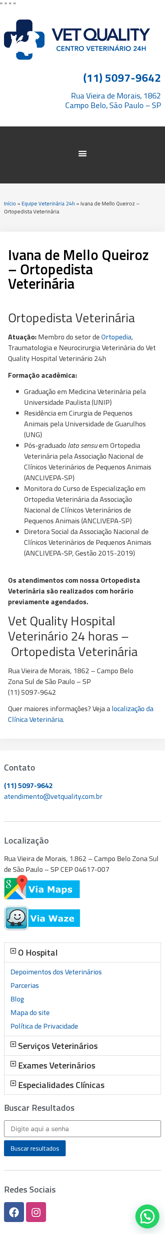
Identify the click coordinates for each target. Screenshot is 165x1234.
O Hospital (38, 952)
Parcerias (24, 985)
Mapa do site (30, 1012)
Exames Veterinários (56, 1065)
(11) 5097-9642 (28, 785)
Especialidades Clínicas (61, 1085)
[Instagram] (36, 1212)
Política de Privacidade (44, 1026)
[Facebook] (14, 1212)
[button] (82, 153)
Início (10, 203)
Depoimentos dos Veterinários (56, 971)
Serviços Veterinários (58, 1046)
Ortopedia (116, 336)
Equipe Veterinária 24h (48, 203)
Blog (17, 999)
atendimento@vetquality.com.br (53, 796)
